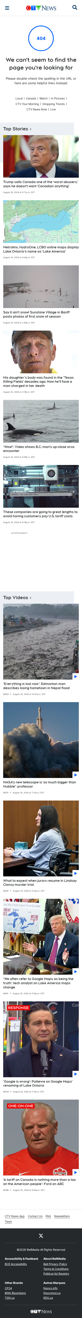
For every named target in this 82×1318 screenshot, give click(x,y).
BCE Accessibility (16, 1264)
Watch (43, 98)
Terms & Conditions (55, 1268)
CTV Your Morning (27, 104)
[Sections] (7, 8)
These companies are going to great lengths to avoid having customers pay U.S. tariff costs (40, 514)
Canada (31, 98)
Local (19, 98)
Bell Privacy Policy (55, 1264)
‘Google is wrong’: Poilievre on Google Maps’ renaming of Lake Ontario (38, 1084)
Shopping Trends (53, 104)
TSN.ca (10, 1297)
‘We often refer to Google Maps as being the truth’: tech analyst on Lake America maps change (38, 983)
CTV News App (15, 1216)
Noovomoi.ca (52, 1293)
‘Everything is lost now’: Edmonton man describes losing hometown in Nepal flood (36, 686)
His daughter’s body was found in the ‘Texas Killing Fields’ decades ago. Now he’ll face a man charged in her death (38, 382)
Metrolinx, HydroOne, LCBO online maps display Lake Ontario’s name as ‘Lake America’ (41, 249)
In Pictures (58, 98)
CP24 (8, 1288)
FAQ (48, 1216)
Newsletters (62, 1216)
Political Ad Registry (56, 1273)
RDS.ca (48, 1297)
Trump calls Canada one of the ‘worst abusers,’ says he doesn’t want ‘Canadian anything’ (40, 184)
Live (53, 109)
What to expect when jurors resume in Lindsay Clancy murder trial (40, 883)
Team (8, 1221)
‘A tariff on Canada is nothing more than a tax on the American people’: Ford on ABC (39, 1182)
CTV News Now (36, 109)
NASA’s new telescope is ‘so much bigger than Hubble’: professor (39, 784)
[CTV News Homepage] (41, 8)
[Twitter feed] (41, 1235)
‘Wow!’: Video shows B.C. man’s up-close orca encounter (38, 449)
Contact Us (35, 1216)
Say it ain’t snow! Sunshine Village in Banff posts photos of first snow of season (36, 314)
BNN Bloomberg (15, 1293)
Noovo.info (50, 1288)
